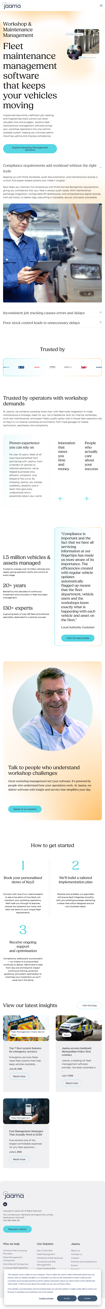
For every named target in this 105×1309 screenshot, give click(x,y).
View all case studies (77, 638)
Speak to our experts (24, 809)
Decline (88, 1298)
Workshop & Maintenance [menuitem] (50, 1257)
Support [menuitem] (75, 1269)
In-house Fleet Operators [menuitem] (15, 1267)
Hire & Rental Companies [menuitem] (15, 1264)
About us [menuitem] (75, 1250)
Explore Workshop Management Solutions (30, 148)
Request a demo (17, 1229)
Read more (19, 1076)
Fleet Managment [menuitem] (46, 1254)
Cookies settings (46, 1298)
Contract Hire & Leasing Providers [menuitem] (15, 1252)
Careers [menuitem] (75, 1257)
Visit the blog (89, 1005)
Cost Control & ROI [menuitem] (46, 1268)
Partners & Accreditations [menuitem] (84, 1261)
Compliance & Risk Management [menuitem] (46, 1263)
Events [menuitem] (74, 1265)
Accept (67, 1298)
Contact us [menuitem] (76, 1254)
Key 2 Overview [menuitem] (44, 1250)
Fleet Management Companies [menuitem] (12, 1259)
